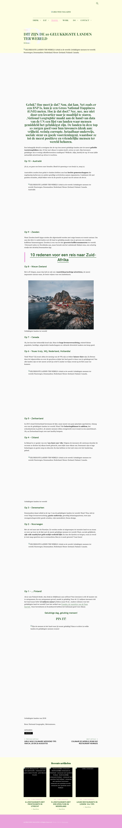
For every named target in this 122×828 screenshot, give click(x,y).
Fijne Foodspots (36, 799)
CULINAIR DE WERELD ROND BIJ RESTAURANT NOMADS (84, 742)
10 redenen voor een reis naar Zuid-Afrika (63, 257)
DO (74, 20)
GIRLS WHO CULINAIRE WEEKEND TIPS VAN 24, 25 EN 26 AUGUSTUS (40, 742)
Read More (36, 809)
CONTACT (84, 20)
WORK (65, 20)
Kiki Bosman (27, 43)
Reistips (28, 733)
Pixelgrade (65, 822)
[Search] (97, 3)
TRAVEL (54, 20)
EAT (45, 20)
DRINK (36, 20)
